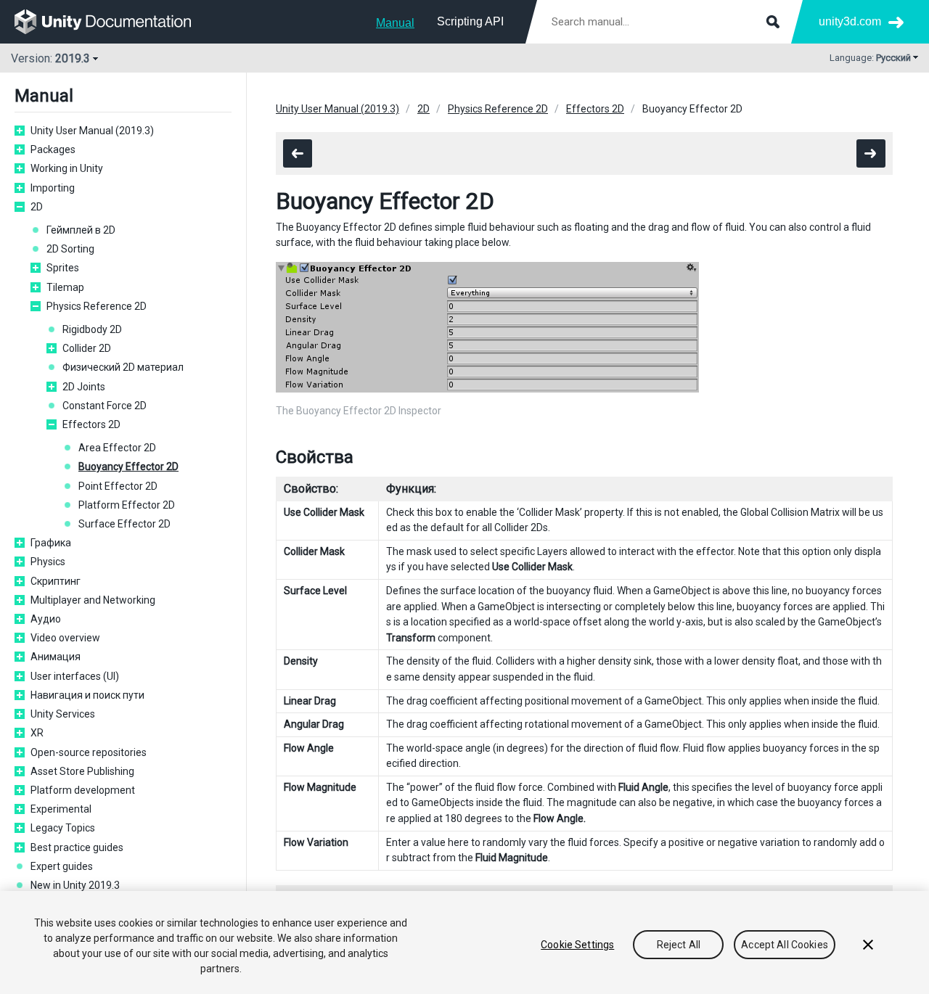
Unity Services (62, 714)
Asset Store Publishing (82, 771)
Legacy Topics (62, 828)
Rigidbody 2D (92, 329)
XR (37, 733)
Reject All (678, 944)
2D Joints (83, 387)
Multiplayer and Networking (92, 600)
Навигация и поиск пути (87, 695)
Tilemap (65, 287)
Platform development (82, 790)
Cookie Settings (577, 944)
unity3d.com (850, 21)
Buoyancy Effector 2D (128, 466)
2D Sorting (70, 249)
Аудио (45, 619)
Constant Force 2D (104, 405)
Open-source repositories (88, 752)
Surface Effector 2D (124, 524)
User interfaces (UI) (74, 676)
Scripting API (470, 21)
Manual (395, 23)
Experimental (60, 809)
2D (36, 207)
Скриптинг (55, 581)
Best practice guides (76, 847)
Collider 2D (86, 348)
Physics (47, 561)
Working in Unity (66, 168)
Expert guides (61, 866)
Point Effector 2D (117, 486)
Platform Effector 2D (126, 505)
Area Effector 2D (117, 447)
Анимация (55, 656)
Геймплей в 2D (80, 230)
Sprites (62, 268)
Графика (50, 543)
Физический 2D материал (123, 367)
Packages (52, 149)
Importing (52, 188)
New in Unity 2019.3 (75, 885)
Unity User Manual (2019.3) (92, 130)
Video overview (65, 638)
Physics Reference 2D (96, 306)
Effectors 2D (91, 424)
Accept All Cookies (784, 944)
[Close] (868, 945)
